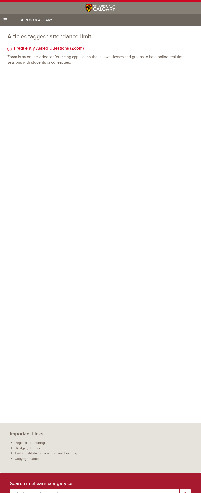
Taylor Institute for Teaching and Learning (46, 453)
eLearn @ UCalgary (33, 19)
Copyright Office (27, 459)
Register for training (30, 443)
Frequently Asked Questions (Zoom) (48, 48)
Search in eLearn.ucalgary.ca (41, 483)
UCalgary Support (28, 448)
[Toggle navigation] (5, 19)
